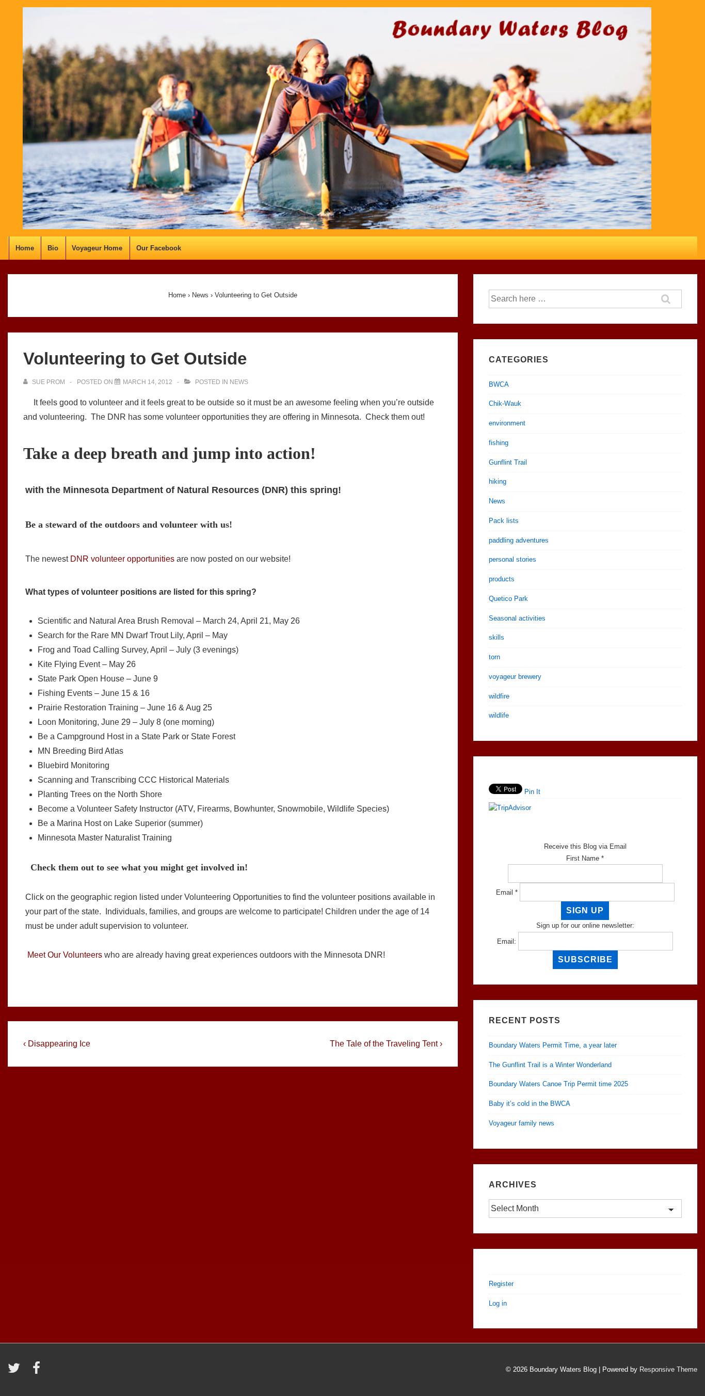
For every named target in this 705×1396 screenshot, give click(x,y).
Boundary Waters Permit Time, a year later (553, 1045)
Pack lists (504, 521)
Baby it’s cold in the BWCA (529, 1103)
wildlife (499, 715)
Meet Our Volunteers (64, 954)
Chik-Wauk (505, 403)
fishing (498, 443)
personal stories (512, 559)
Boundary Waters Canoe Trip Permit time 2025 (558, 1084)
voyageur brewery (515, 676)
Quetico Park (508, 598)
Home (24, 248)
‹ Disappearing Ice (56, 1043)
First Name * (585, 858)
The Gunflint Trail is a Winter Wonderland (550, 1065)
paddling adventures (519, 540)
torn (494, 657)
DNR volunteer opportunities (122, 558)
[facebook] (38, 1371)
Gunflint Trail (508, 462)
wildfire (499, 696)
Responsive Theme (668, 1369)
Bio (52, 248)
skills (496, 637)
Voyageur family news (521, 1123)
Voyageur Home (97, 248)
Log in (498, 1303)
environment (507, 423)
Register (501, 1284)
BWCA (499, 384)
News (239, 382)
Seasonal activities (517, 618)
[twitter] (16, 1371)
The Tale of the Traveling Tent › (386, 1043)
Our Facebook (158, 248)
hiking (497, 481)
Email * (507, 892)
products (502, 579)
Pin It (532, 792)
